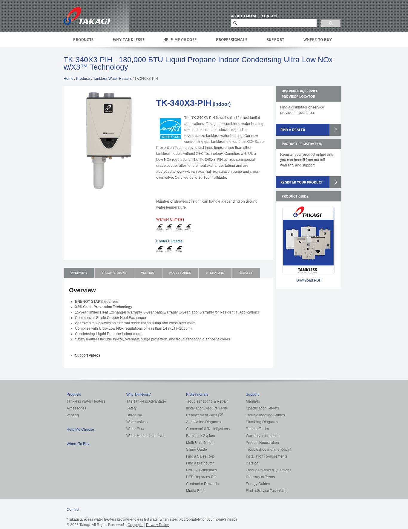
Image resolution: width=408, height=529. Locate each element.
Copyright (135, 525)
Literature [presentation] (214, 272)
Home (68, 79)
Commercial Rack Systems (208, 429)
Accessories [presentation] (180, 272)
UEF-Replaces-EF (201, 477)
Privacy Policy (157, 525)
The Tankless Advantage (146, 401)
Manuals (253, 401)
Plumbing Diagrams (262, 422)
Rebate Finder (257, 429)
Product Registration (262, 443)
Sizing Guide (196, 449)
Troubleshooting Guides (265, 415)
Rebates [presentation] (246, 272)
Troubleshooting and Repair (269, 449)
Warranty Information (263, 436)
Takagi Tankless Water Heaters (87, 16)
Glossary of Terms (260, 477)
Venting (73, 415)
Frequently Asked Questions (268, 470)
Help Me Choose (180, 40)
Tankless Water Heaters (112, 79)
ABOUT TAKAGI (243, 16)
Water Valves (137, 422)
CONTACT (270, 16)
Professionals (232, 40)
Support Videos (87, 355)
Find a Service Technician (267, 491)
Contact (73, 509)
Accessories (76, 408)
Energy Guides (258, 484)
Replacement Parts (201, 415)
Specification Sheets (262, 408)
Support (275, 40)
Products (83, 40)
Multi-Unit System (200, 443)
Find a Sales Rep (200, 456)
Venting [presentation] (147, 272)
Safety (131, 408)
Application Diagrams (203, 422)
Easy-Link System (200, 436)
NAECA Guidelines (201, 470)
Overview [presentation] (78, 272)
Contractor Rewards (202, 484)
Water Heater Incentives (145, 436)
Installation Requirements (207, 408)
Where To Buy (317, 40)
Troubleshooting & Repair (207, 401)
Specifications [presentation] (114, 272)
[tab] (79, 273)
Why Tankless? (128, 40)
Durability (134, 415)
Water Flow (135, 429)
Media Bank (195, 491)
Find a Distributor (200, 463)
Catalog (252, 463)
